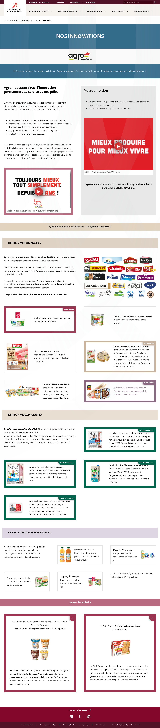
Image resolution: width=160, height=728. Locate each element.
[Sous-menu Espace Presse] (152, 11)
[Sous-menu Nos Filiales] (127, 11)
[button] (67, 11)
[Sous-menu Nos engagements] (80, 11)
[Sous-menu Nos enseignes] (104, 11)
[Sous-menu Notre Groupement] (51, 11)
